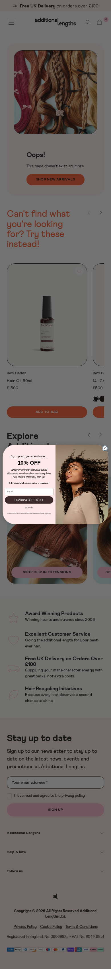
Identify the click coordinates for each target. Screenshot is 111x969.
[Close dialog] (104, 448)
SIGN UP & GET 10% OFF (29, 500)
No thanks (29, 507)
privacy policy (46, 513)
